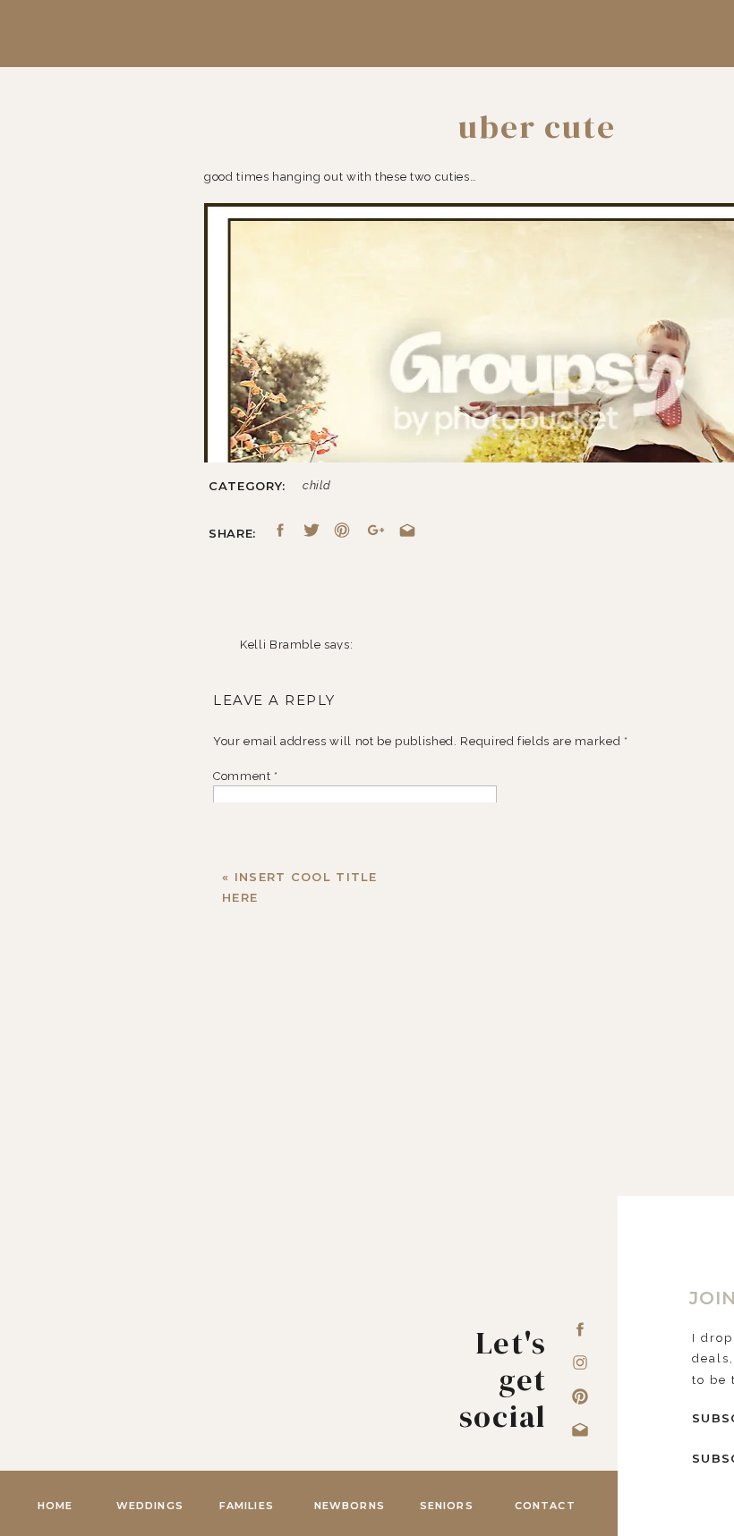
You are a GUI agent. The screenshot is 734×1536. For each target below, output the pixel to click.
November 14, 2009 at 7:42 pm (331, 1338)
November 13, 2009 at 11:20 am (333, 668)
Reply (257, 1408)
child (316, 485)
